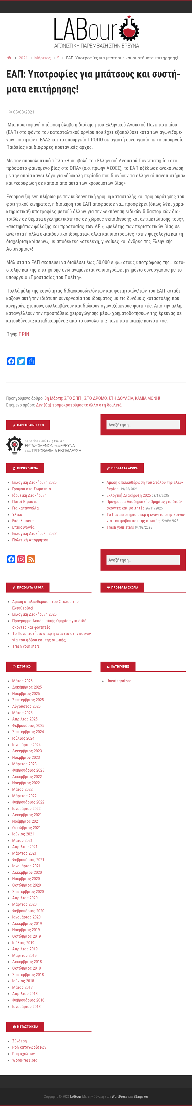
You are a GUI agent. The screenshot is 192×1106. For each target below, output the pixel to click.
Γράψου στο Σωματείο (31, 488)
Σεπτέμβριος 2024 (28, 731)
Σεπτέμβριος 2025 (28, 699)
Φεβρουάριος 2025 (28, 725)
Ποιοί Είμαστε (24, 501)
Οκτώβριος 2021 (26, 827)
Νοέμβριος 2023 (26, 757)
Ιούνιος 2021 (23, 833)
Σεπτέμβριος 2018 (28, 974)
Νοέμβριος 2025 (26, 693)
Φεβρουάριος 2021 (28, 859)
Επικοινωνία (23, 527)
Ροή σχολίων (23, 1053)
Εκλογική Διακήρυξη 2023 (34, 533)
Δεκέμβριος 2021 (27, 814)
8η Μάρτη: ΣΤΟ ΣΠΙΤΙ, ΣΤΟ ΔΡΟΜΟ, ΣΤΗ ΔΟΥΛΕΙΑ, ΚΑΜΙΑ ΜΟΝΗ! (102, 398)
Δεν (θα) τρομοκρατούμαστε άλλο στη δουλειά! (79, 404)
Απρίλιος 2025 (25, 718)
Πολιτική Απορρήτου (30, 539)
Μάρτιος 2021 (24, 853)
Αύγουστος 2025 (26, 706)
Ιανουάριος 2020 (26, 916)
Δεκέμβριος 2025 (27, 687)
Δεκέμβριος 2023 (27, 750)
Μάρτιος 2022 (24, 795)
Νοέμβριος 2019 (26, 929)
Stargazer (141, 1096)
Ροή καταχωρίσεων (29, 1047)
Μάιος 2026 (22, 680)
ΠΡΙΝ (23, 334)
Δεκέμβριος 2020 (27, 872)
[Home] (9, 58)
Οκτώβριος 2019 (26, 936)
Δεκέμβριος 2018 (27, 961)
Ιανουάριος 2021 (26, 865)
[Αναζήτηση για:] (143, 424)
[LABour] (96, 31)
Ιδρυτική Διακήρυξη (29, 495)
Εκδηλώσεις (23, 520)
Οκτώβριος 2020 (26, 885)
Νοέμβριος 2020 (26, 878)
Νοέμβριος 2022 (26, 782)
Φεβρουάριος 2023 (28, 770)
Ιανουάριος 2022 (26, 808)
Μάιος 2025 (22, 712)
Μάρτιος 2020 (24, 904)
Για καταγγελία (25, 507)
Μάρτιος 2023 (24, 763)
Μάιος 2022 (22, 789)
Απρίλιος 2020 (25, 897)
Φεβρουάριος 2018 (28, 1000)
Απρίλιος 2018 (25, 993)
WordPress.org (25, 1060)
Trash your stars (120, 527)
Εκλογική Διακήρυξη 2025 (34, 482)
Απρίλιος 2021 (25, 846)
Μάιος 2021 (22, 840)
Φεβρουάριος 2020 (28, 910)
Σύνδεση (19, 1040)
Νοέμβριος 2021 (26, 821)
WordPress (120, 1096)
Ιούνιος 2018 (23, 980)
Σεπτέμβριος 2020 (28, 891)
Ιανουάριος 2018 (26, 1006)
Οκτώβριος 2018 (26, 968)
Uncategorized (119, 680)
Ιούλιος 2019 (23, 942)
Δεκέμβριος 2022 (27, 776)
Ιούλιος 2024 (23, 738)
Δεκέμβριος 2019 (27, 923)
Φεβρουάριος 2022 (28, 802)
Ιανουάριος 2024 (26, 744)
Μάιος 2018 (22, 987)
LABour (75, 1096)
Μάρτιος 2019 (24, 955)
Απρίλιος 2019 (25, 948)
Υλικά (17, 514)
